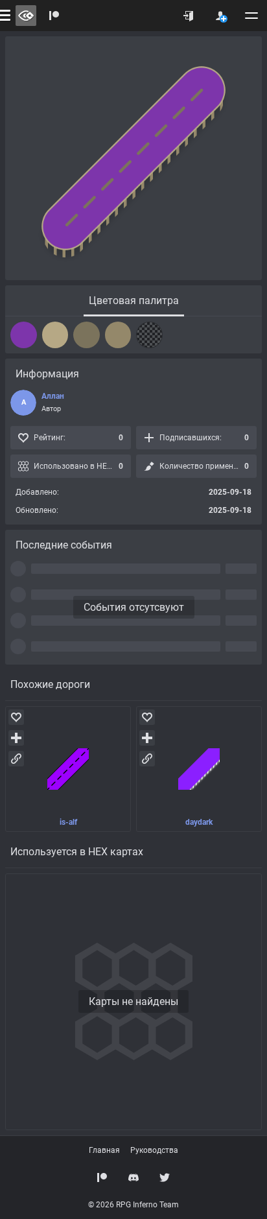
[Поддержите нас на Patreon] (54, 15)
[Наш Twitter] (165, 1177)
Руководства (154, 1150)
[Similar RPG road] (68, 769)
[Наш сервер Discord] (133, 1177)
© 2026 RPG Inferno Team (133, 1205)
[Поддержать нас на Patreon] (102, 1177)
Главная (104, 1150)
